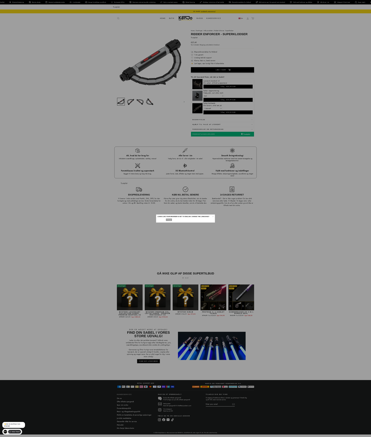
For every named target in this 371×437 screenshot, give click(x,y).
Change (169, 220)
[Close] (213, 216)
